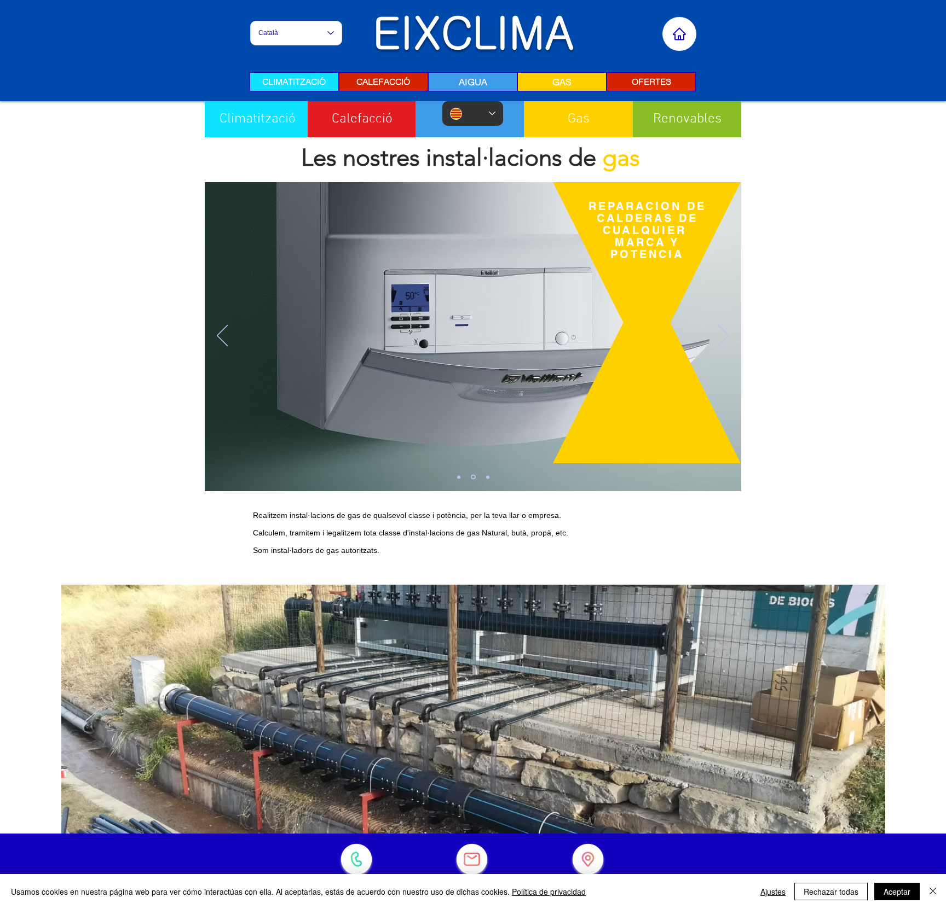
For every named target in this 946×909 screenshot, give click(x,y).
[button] (687, 119)
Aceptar (897, 891)
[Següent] (723, 336)
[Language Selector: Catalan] (472, 113)
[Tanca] (932, 891)
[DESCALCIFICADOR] (458, 477)
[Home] (679, 34)
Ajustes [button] (773, 891)
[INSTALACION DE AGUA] (486, 477)
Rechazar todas (831, 891)
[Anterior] (222, 336)
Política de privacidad (549, 891)
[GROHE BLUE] (472, 477)
